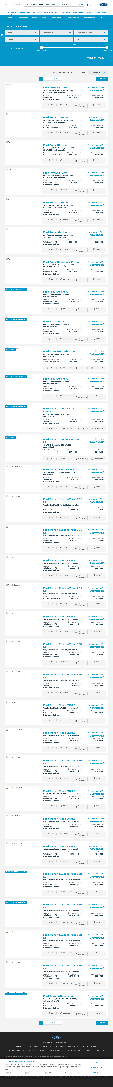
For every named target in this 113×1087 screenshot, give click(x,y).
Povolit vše (97, 1063)
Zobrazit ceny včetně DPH (65, 72)
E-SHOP (90, 12)
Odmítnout (97, 1072)
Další (102, 79)
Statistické (33, 1073)
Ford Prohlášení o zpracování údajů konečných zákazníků (76, 1047)
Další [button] (102, 18)
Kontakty (101, 12)
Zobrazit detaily (71, 1073)
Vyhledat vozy (95, 58)
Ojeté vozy (25, 12)
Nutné (12, 1073)
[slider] (41, 47)
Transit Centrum (50, 12)
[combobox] (22, 32)
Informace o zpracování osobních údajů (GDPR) (33, 1047)
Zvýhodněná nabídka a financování (32, 18)
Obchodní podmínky (16, 1050)
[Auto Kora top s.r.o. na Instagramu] (92, 5)
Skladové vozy (56, 18)
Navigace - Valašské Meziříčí (50, 1050)
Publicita (88, 1050)
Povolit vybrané (96, 1067)
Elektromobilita (73, 18)
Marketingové (54, 1073)
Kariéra (66, 12)
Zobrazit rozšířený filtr (15, 48)
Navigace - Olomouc (72, 1050)
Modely (10, 18)
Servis (36, 12)
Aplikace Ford (89, 18)
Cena (74, 45)
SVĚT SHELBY (78, 12)
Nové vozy (12, 12)
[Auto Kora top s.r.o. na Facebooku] (88, 5)
